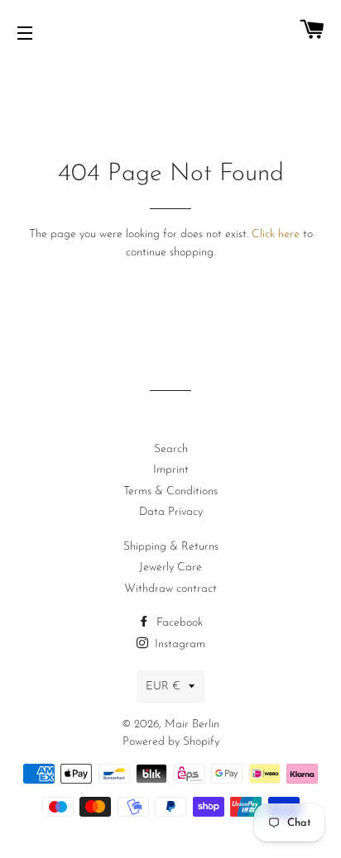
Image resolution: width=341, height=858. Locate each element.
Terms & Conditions (170, 491)
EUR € (163, 686)
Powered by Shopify (170, 742)
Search (171, 449)
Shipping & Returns (171, 547)
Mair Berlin (192, 724)
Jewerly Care (170, 567)
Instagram (178, 644)
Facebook (178, 623)
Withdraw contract (170, 589)
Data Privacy (171, 512)
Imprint (171, 470)
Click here (276, 234)
